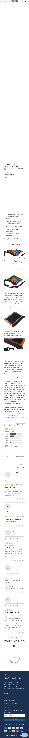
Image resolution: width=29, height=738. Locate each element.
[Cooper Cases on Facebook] (9, 678)
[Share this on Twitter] (8, 239)
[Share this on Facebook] (11, 239)
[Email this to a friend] (17, 239)
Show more (14, 637)
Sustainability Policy (11, 704)
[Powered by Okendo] (7, 425)
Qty (5, 199)
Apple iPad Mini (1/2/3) (10, 184)
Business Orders (9, 700)
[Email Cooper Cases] (19, 678)
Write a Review (20, 424)
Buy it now (16, 204)
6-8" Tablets (20, 184)
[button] (10, 173)
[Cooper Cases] (14, 1)
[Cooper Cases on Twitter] (5, 678)
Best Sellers (8, 697)
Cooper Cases (11, 724)
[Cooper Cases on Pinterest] (12, 678)
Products (7, 693)
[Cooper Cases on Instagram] (16, 678)
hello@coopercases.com (16, 691)
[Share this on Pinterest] (14, 239)
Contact (7, 707)
